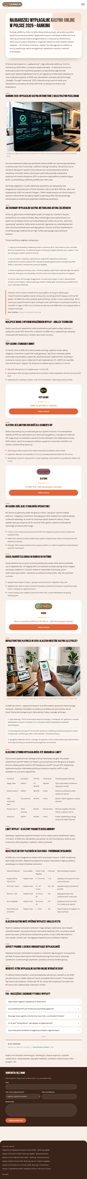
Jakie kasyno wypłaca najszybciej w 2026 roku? (27, 1002)
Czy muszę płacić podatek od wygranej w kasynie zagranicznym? (34, 1030)
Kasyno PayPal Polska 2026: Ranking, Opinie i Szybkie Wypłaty (26, 1161)
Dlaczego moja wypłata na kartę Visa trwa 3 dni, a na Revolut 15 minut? (36, 1016)
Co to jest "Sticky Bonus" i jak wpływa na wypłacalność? (30, 1023)
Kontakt (5, 1174)
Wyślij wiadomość (16, 1120)
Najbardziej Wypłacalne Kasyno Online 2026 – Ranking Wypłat (26, 1150)
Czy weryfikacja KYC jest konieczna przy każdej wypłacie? (31, 1009)
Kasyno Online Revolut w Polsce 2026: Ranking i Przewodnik (25, 1165)
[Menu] (83, 4)
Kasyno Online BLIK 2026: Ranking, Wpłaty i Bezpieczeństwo (25, 1154)
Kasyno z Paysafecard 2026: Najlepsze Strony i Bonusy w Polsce (26, 1169)
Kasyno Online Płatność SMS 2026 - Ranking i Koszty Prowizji (25, 1157)
